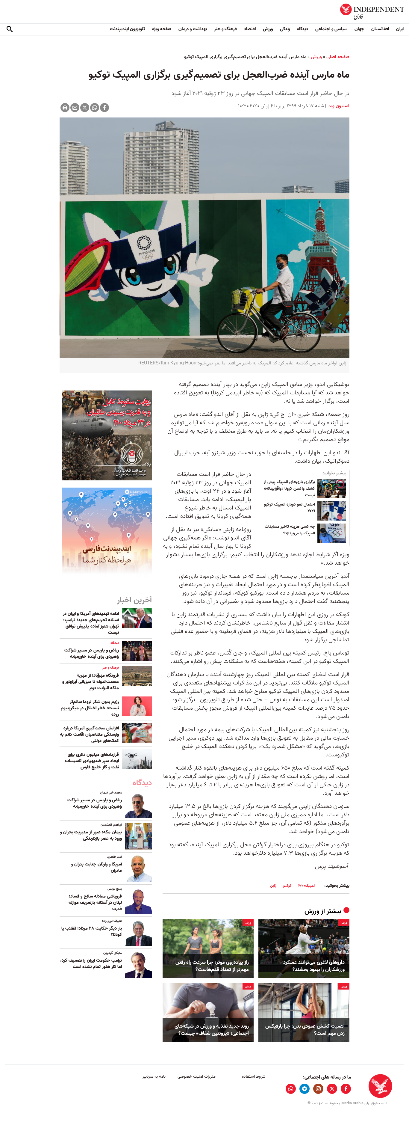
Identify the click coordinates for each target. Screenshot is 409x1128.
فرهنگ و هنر (225, 29)
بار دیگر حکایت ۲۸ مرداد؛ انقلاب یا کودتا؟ (91, 931)
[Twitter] (84, 107)
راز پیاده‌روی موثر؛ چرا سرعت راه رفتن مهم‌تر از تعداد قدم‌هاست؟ (212, 966)
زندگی (285, 29)
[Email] (74, 107)
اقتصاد (250, 29)
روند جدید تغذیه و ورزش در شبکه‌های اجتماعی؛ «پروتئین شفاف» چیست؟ (212, 1030)
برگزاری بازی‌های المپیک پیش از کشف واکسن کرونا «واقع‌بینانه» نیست (289, 488)
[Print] (64, 107)
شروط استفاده (254, 1076)
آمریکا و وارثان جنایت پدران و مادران (96, 867)
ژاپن (273, 886)
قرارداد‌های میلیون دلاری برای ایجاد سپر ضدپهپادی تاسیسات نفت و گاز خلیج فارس (92, 761)
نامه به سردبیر (154, 1076)
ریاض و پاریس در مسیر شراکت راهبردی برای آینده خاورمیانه (91, 653)
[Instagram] (318, 1089)
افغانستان (380, 29)
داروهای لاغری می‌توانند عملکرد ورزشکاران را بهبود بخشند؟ (314, 966)
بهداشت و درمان (192, 29)
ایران (400, 29)
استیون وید (338, 106)
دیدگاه (302, 29)
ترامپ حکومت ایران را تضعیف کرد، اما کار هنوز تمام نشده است (91, 963)
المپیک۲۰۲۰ (306, 886)
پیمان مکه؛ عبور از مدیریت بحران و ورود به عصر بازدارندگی (91, 835)
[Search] (9, 29)
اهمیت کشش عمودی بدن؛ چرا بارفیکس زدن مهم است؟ (305, 1030)
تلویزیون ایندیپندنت (127, 29)
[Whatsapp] (94, 107)
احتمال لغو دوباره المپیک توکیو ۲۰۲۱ (289, 508)
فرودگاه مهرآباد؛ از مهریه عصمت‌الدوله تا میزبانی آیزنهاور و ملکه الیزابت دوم (90, 682)
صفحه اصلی (337, 57)
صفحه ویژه (161, 29)
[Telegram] (304, 1089)
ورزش (268, 29)
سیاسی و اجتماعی (331, 29)
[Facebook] (104, 107)
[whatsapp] (291, 1089)
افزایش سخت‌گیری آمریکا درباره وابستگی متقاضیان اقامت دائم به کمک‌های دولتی (89, 734)
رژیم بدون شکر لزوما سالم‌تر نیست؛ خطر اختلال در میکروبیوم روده (90, 708)
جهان (359, 29)
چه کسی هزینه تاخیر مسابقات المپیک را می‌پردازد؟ (290, 530)
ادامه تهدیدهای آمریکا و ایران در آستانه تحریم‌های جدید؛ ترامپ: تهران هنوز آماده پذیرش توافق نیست (91, 623)
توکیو (287, 886)
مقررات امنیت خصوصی (197, 1076)
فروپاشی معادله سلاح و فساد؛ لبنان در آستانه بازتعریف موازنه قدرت (95, 903)
